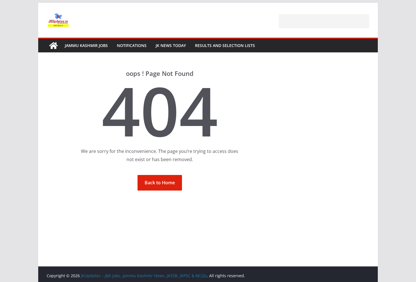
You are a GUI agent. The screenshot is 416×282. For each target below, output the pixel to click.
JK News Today (171, 45)
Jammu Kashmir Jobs (86, 45)
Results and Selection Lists (225, 45)
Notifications (132, 45)
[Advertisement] (324, 21)
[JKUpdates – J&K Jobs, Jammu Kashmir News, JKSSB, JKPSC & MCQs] (53, 45)
